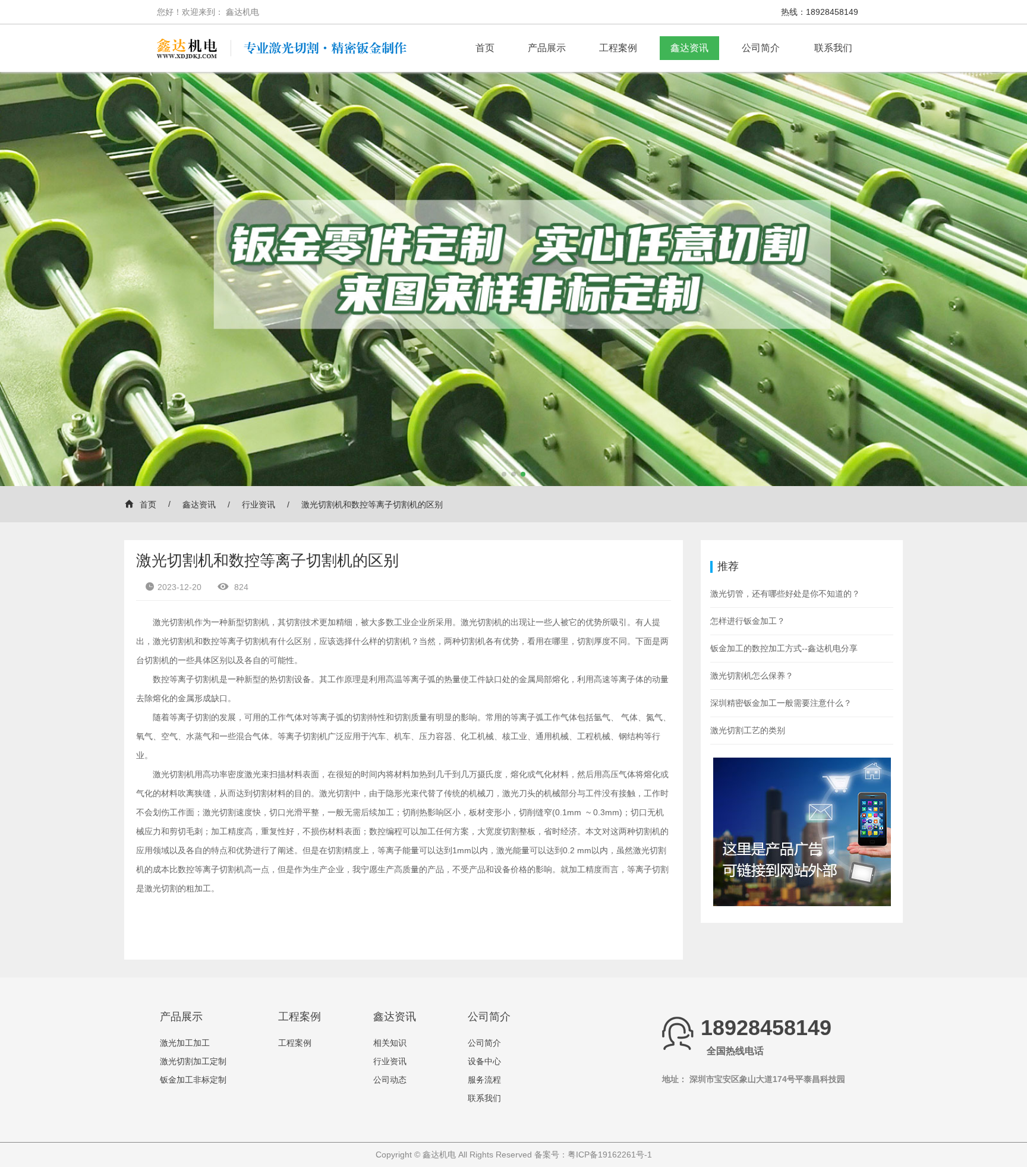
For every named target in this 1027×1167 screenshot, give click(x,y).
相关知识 (390, 1043)
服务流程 (484, 1079)
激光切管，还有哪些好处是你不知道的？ (785, 593)
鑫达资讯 (689, 48)
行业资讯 (258, 504)
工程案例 (618, 48)
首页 (484, 48)
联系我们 (833, 48)
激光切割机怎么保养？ (751, 675)
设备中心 (484, 1061)
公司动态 (390, 1079)
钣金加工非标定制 (193, 1079)
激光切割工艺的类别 (747, 730)
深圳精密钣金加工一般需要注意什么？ (781, 703)
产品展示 (547, 48)
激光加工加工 (185, 1043)
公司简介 (761, 48)
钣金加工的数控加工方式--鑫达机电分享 (784, 648)
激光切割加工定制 (193, 1061)
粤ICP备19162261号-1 (610, 1154)
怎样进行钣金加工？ (747, 621)
